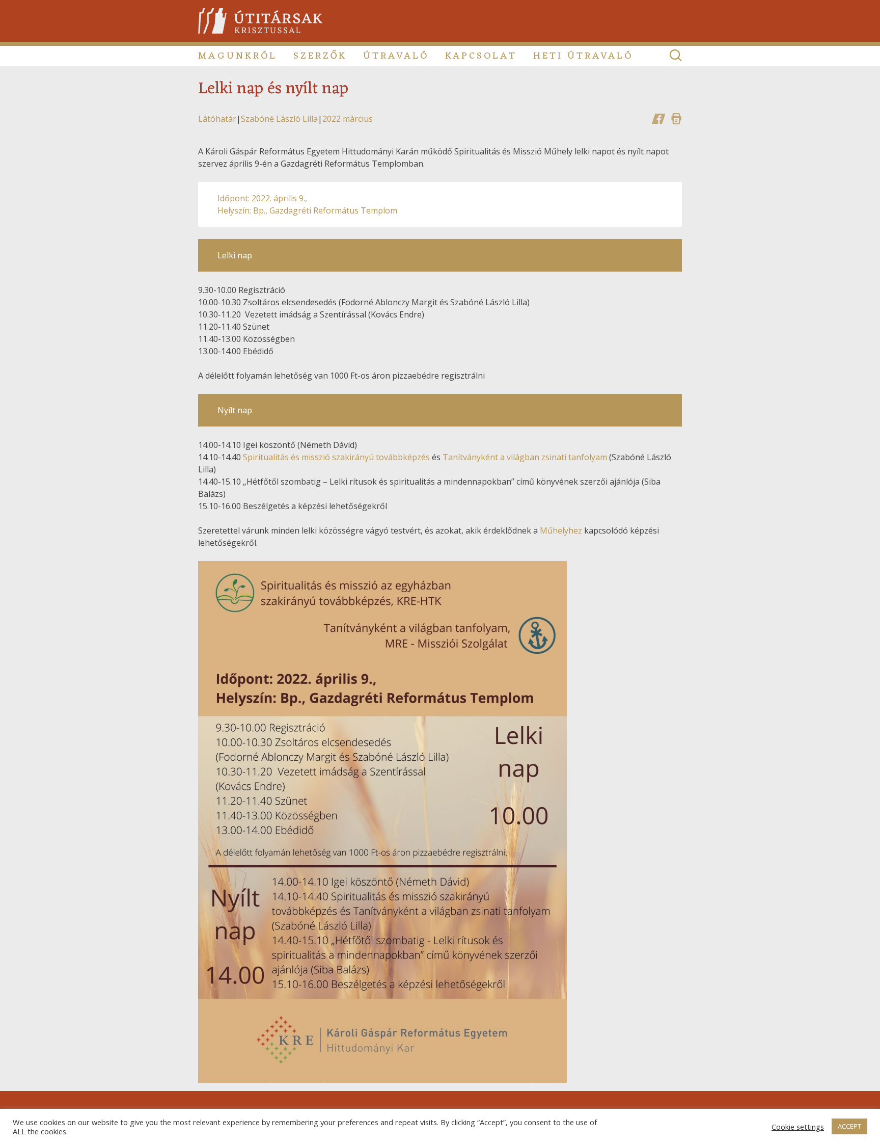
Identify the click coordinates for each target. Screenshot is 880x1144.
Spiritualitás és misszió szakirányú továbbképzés (336, 457)
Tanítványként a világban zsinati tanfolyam (525, 457)
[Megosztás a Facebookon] (659, 119)
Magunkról (237, 56)
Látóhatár (217, 118)
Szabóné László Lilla (279, 118)
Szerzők (320, 56)
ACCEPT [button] (849, 1126)
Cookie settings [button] (798, 1126)
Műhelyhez (561, 530)
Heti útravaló (583, 56)
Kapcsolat (481, 56)
